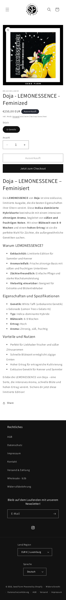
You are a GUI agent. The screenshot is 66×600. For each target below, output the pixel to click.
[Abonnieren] (54, 513)
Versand (15, 116)
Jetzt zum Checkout (33, 168)
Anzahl (6, 137)
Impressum (14, 453)
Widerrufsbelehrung (19, 486)
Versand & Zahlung (18, 470)
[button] (7, 10)
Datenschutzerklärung (18, 592)
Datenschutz (14, 445)
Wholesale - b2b (16, 478)
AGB (9, 436)
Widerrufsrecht (53, 586)
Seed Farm (18, 586)
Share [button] (10, 402)
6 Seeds (13, 130)
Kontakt (12, 461)
